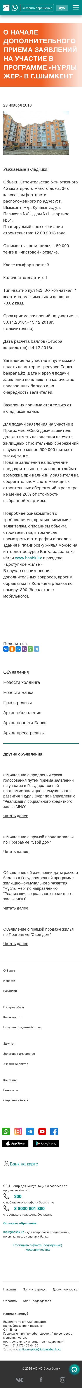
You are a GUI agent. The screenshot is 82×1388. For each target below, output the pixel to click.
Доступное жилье (65, 1289)
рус (62, 7)
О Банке (9, 970)
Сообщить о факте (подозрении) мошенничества (37, 1247)
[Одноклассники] (12, 649)
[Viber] (24, 649)
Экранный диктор (15, 1063)
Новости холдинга (21, 682)
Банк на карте (24, 1163)
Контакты (9, 1080)
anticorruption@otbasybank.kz (40, 1349)
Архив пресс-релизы (24, 732)
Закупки (8, 1043)
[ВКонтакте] (6, 649)
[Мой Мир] (18, 649)
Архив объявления (22, 712)
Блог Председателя (37, 1300)
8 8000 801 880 (29, 1208)
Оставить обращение (20, 1223)
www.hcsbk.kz (28, 557)
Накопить (10, 1289)
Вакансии (10, 990)
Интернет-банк (13, 1007)
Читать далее (15, 815)
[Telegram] (36, 649)
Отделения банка (15, 1100)
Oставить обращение (37, 7)
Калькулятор (12, 1017)
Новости (9, 980)
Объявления (16, 672)
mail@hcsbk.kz (13, 1232)
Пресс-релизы (17, 702)
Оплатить (10, 1300)
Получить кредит (35, 1289)
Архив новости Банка (24, 722)
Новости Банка (18, 692)
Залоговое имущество (19, 1053)
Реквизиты (10, 1090)
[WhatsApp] (30, 649)
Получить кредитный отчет (22, 1027)
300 (17, 1196)
